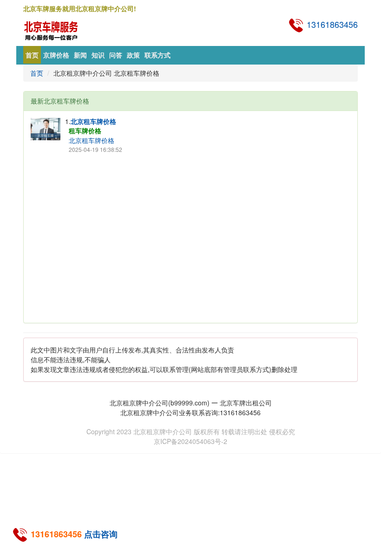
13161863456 (331, 24)
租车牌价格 (85, 130)
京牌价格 (56, 54)
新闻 (80, 54)
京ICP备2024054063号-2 (190, 441)
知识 (98, 54)
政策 (133, 54)
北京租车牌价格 (93, 121)
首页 (32, 54)
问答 (115, 54)
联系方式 (158, 54)
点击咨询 (101, 534)
